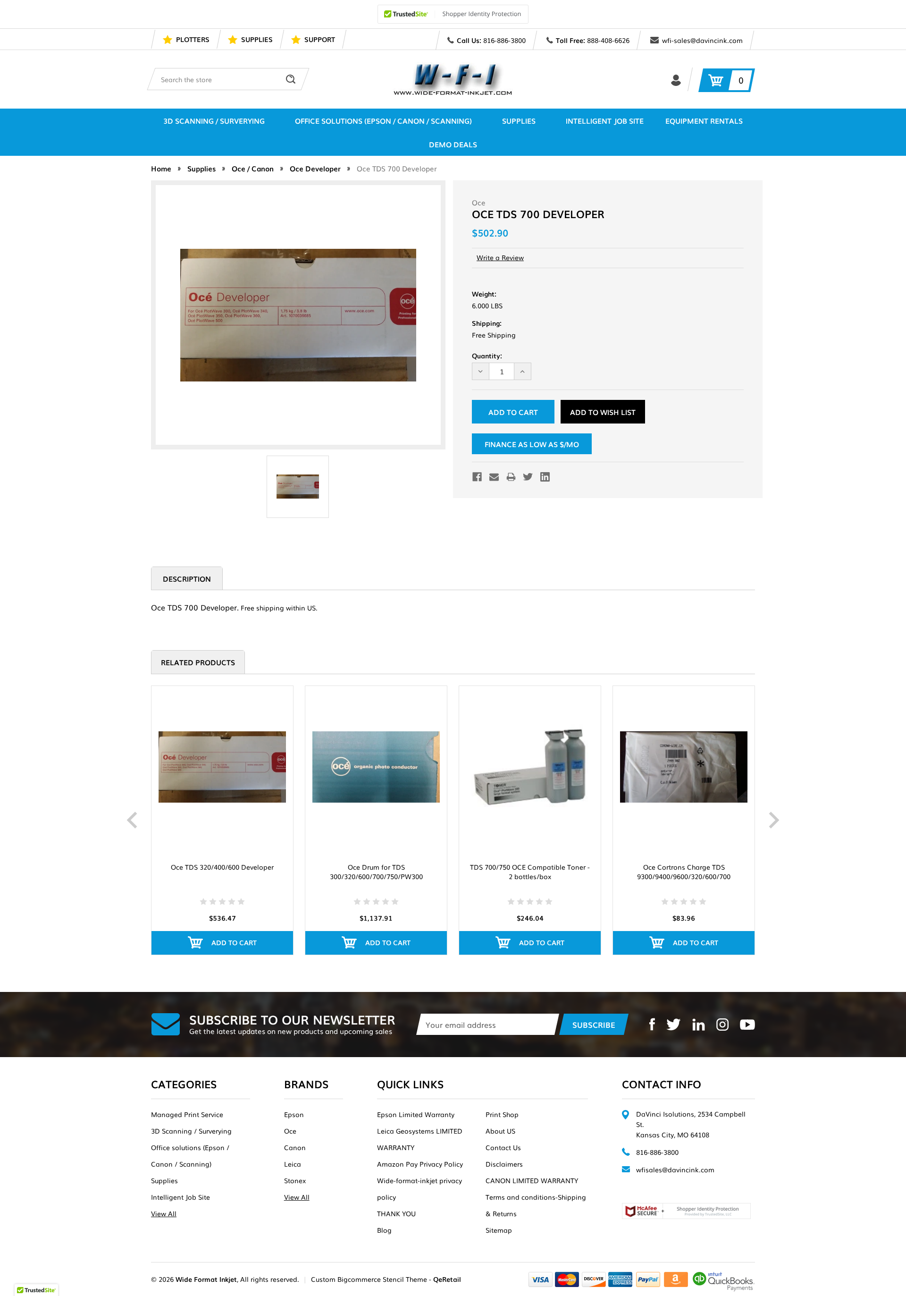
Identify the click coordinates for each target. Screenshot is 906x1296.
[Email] (494, 477)
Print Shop (502, 1114)
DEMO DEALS (453, 144)
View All (163, 1213)
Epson (294, 1114)
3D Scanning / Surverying (214, 120)
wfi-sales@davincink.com (702, 40)
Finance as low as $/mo (532, 444)
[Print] (511, 477)
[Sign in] (676, 79)
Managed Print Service (187, 1114)
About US (500, 1130)
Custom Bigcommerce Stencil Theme (369, 1279)
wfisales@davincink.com (675, 1169)
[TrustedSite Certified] (453, 14)
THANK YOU (396, 1213)
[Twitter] (528, 477)
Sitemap (499, 1230)
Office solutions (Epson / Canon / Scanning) (383, 120)
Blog (384, 1230)
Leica (292, 1164)
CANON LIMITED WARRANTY (532, 1180)
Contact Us (503, 1147)
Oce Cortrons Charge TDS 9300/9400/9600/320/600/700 (683, 871)
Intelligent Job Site (605, 120)
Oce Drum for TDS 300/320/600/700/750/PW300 (376, 871)
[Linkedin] (545, 477)
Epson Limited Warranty (415, 1114)
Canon (295, 1147)
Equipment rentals (704, 120)
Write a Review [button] (500, 257)
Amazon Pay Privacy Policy (420, 1164)
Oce (290, 1130)
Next (774, 820)
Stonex (295, 1180)
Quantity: (487, 355)
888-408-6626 (608, 40)
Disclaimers (504, 1164)
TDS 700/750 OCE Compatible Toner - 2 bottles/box (530, 871)
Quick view (222, 767)
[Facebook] (477, 477)
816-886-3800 (504, 40)
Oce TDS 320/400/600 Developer (222, 867)
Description (187, 578)
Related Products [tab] (198, 662)
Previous (131, 820)
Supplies (519, 120)
